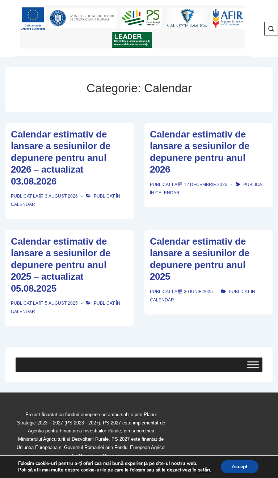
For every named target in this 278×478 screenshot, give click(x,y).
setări (204, 470)
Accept (240, 466)
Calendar (23, 204)
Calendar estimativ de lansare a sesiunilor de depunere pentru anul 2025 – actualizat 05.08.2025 (60, 265)
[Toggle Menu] (253, 364)
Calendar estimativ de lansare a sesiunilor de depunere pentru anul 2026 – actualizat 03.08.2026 (60, 158)
